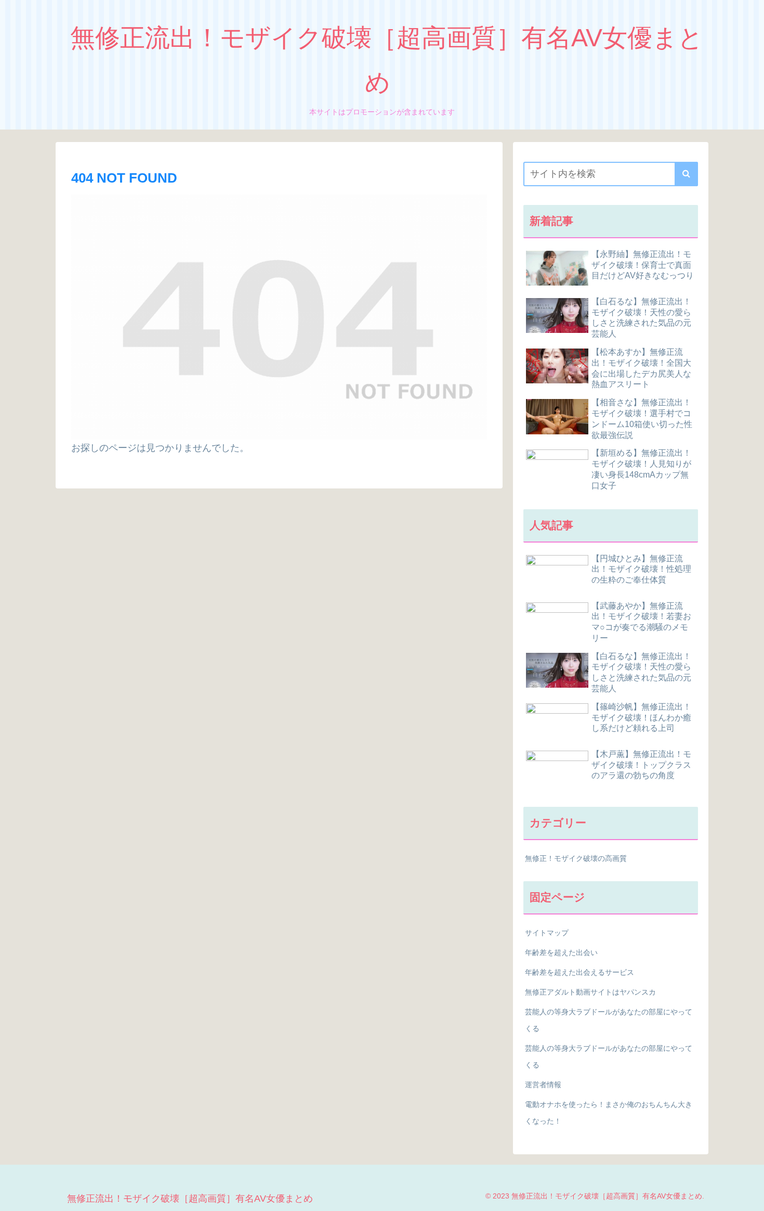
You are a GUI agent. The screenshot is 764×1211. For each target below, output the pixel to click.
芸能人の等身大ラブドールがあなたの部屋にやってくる (608, 1020)
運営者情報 (543, 1084)
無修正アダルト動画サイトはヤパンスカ (590, 992)
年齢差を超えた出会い (561, 952)
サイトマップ (547, 933)
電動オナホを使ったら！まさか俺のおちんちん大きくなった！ (608, 1112)
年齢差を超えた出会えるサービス (579, 972)
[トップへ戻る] (748, 1195)
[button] (686, 174)
